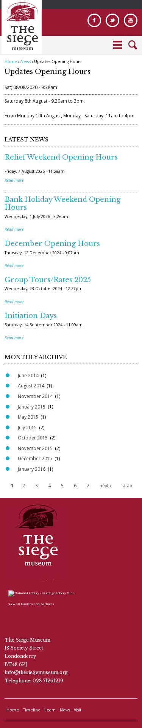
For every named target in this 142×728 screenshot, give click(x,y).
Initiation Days (31, 316)
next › (105, 485)
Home (11, 61)
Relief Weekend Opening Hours (61, 157)
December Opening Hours (52, 244)
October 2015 (33, 438)
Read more (14, 180)
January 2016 (31, 469)
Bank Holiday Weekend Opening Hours (62, 203)
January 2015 (31, 407)
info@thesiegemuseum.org (36, 672)
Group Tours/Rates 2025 (48, 280)
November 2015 (35, 448)
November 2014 (35, 396)
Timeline (32, 710)
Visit (77, 710)
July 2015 (27, 427)
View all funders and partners (31, 604)
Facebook (94, 20)
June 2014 (28, 375)
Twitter (112, 20)
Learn (50, 710)
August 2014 (31, 385)
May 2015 (28, 417)
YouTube (130, 20)
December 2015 (35, 458)
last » (127, 485)
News (25, 61)
